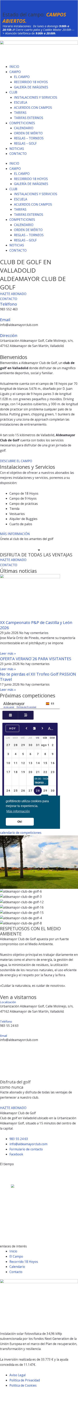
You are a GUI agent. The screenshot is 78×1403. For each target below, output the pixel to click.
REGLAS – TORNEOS (29, 138)
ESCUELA (20, 102)
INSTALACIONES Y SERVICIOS (35, 97)
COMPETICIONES (22, 123)
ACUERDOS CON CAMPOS (33, 107)
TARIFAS (20, 112)
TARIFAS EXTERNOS (28, 118)
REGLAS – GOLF (25, 143)
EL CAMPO (22, 77)
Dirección (8, 335)
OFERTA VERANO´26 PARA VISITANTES (35, 658)
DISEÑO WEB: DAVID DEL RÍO (21, 1400)
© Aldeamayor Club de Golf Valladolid (27, 1395)
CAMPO (15, 72)
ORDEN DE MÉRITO (28, 133)
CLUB (13, 92)
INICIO (14, 66)
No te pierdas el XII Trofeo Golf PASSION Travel (38, 676)
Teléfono (8, 304)
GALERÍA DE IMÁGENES (31, 87)
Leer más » (8, 653)
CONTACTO (18, 153)
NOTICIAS (16, 148)
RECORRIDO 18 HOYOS (31, 82)
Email (5, 319)
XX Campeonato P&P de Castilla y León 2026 (36, 625)
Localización (8, 1002)
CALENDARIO (23, 128)
